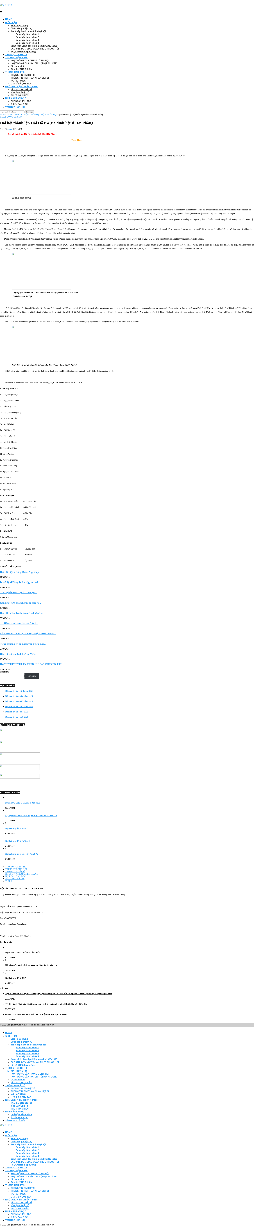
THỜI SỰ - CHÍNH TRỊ (15, 867)
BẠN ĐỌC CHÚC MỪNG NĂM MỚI (22, 803)
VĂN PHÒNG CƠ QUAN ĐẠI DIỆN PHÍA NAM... (28, 633)
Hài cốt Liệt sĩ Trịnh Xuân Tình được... (21, 613)
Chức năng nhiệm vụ (21, 28)
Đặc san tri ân (18, 66)
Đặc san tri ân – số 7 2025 (16, 712)
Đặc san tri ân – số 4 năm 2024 (19, 696)
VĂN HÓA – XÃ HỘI (15, 106)
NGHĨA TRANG (18, 80)
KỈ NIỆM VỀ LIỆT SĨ (20, 92)
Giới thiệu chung (19, 25)
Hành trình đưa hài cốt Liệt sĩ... (19, 623)
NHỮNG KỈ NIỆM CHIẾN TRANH (21, 86)
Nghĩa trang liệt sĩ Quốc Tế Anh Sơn (21, 854)
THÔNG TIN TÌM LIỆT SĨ (23, 74)
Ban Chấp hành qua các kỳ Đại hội (28, 31)
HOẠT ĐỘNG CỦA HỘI (46, 114)
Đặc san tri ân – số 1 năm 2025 (19, 706)
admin (9, 129)
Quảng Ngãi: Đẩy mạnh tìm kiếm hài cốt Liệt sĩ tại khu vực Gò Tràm (36, 1014)
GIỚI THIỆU (11, 22)
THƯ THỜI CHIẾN (20, 95)
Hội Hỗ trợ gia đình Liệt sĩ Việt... (18, 654)
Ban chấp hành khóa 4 (27, 42)
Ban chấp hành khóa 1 (27, 34)
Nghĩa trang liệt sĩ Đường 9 (17, 841)
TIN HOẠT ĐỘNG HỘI (16, 57)
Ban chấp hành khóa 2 (27, 37)
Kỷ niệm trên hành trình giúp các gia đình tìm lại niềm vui (31, 815)
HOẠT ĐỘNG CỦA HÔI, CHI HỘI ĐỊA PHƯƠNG (34, 63)
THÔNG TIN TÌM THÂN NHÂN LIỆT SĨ (30, 77)
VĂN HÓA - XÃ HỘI (14, 879)
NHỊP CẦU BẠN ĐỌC (15, 98)
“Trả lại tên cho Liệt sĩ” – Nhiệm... (18, 592)
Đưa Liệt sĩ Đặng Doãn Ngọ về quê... (20, 582)
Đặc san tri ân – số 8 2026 (16, 717)
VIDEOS (9, 881)
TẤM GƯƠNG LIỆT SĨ (21, 89)
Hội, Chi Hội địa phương (23, 51)
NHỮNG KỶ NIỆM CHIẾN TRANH (21, 874)
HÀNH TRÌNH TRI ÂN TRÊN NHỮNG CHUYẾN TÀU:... (32, 664)
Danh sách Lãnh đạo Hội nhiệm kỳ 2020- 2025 (34, 45)
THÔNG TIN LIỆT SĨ (15, 72)
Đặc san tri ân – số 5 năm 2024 (19, 701)
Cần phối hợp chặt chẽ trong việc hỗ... (21, 602)
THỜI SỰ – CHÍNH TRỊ (16, 54)
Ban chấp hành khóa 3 (27, 40)
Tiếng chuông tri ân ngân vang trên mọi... (23, 643)
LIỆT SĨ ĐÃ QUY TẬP (21, 83)
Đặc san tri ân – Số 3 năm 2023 (19, 691)
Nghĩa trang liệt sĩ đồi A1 (16, 828)
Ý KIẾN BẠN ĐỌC (19, 104)
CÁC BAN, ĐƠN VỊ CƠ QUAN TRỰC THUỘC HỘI (35, 48)
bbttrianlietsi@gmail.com (16, 924)
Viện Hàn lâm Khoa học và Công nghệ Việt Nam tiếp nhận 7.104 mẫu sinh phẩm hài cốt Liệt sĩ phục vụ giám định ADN (58, 993)
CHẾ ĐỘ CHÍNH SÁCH (21, 101)
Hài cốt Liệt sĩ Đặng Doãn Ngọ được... (20, 572)
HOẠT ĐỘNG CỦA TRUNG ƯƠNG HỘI (30, 60)
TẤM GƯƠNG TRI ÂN (21, 69)
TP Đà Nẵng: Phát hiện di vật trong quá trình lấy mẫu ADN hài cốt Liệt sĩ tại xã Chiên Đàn (46, 1004)
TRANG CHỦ (6, 114)
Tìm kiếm (4, 672)
